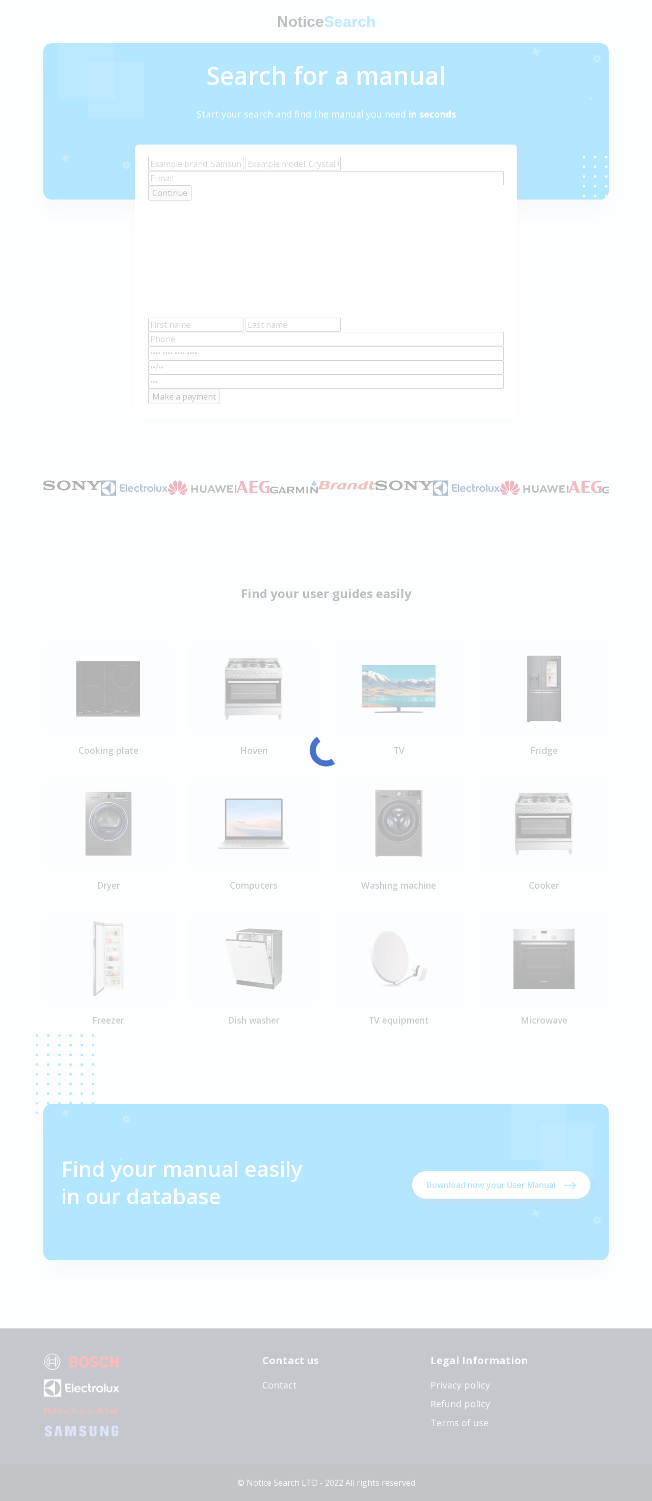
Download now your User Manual (491, 1185)
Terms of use (459, 1423)
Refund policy (460, 1404)
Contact (279, 1385)
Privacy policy (460, 1385)
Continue (169, 193)
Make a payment (184, 396)
